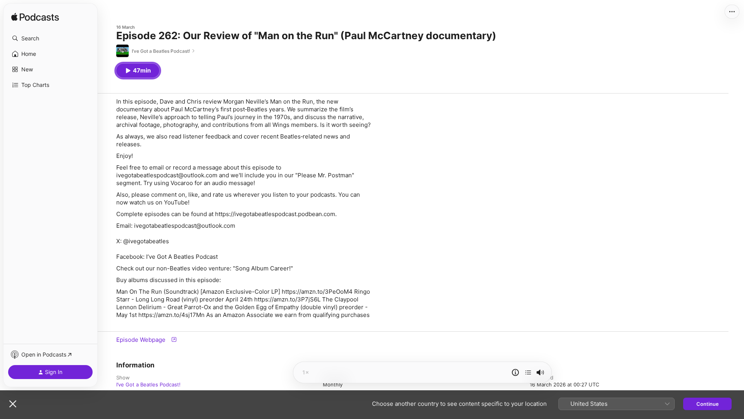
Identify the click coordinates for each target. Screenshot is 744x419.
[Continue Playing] (528, 372)
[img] (35, 17)
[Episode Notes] (515, 372)
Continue (707, 404)
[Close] (12, 403)
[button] (50, 38)
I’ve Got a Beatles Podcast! (148, 384)
